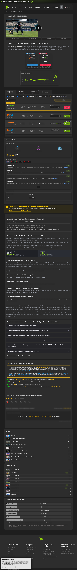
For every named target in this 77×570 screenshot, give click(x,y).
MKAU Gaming (10, 165)
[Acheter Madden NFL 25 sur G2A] (13, 115)
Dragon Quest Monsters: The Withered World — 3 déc (38, 456)
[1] (7, 401)
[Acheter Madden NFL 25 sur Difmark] (13, 106)
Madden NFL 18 (38, 469)
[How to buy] (70, 114)
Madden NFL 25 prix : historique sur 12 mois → (48, 83)
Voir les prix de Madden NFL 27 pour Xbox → (20, 210)
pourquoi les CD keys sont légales (45, 373)
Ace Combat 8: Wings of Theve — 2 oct (38, 444)
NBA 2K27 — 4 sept (38, 435)
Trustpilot (49, 379)
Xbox (9, 11)
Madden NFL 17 (38, 479)
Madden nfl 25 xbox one (16, 11)
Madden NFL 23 (38, 491)
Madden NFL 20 (38, 485)
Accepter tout (6, 567)
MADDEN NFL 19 (38, 472)
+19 (38, 186)
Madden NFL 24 (38, 494)
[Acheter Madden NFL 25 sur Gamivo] (13, 123)
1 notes (16, 155)
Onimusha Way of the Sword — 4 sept (38, 438)
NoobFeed (9, 170)
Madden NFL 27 (38, 488)
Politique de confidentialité (13, 569)
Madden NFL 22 (38, 475)
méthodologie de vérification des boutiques (25, 370)
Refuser (13, 567)
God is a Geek (10, 181)
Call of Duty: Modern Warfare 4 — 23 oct (38, 450)
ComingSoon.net (11, 175)
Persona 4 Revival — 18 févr (38, 459)
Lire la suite (65, 167)
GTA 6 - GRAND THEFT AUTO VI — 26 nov (38, 453)
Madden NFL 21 (38, 482)
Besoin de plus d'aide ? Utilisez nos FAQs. (19, 356)
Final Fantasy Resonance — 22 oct (38, 447)
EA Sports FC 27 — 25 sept (38, 441)
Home (5, 11)
